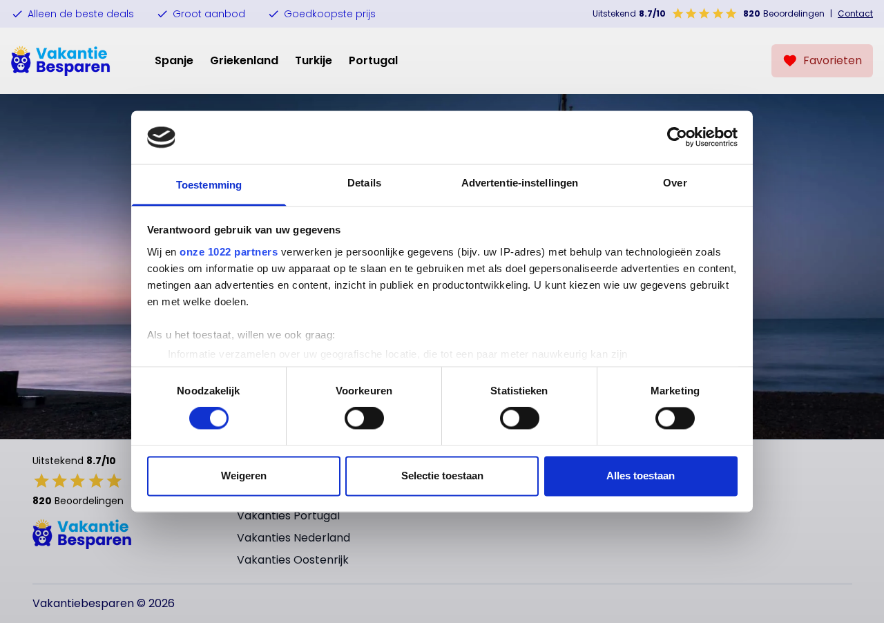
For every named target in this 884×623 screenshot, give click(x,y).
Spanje (174, 60)
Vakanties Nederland (293, 538)
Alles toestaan (640, 475)
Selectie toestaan (442, 475)
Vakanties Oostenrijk (293, 560)
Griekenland (244, 60)
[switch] (364, 419)
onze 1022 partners (229, 252)
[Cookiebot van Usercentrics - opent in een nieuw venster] (677, 137)
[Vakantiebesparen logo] (60, 61)
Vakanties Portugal (288, 516)
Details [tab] (364, 183)
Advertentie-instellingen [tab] (519, 183)
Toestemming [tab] (209, 185)
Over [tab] (674, 183)
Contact (855, 13)
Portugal (373, 60)
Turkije (313, 60)
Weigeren (244, 475)
